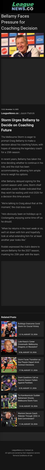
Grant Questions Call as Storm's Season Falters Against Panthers (28, 380)
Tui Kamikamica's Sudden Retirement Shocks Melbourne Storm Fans (29, 398)
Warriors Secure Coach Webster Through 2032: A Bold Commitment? (29, 416)
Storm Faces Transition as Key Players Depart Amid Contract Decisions (29, 362)
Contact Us (29, 450)
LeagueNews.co (9, 113)
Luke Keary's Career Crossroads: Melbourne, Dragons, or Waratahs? (28, 344)
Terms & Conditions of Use (22, 455)
